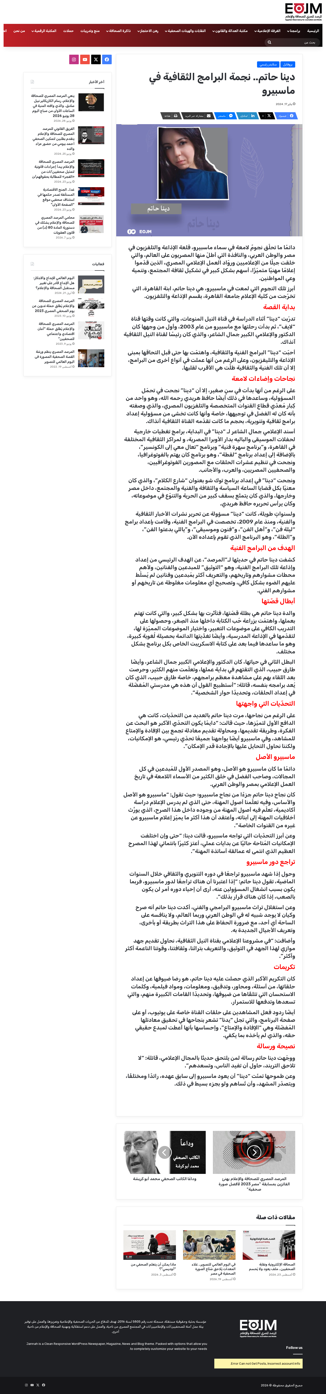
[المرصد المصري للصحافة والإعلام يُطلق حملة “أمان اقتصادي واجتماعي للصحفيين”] (91, 330)
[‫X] (96, 59)
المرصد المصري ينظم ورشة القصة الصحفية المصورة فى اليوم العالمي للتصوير (54, 357)
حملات (68, 31)
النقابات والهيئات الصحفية (187, 31)
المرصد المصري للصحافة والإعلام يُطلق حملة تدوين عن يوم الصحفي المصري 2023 (53, 306)
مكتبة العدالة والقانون (231, 31)
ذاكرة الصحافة (120, 31)
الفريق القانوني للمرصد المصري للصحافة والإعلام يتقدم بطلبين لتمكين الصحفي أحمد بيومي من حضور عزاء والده (53, 139)
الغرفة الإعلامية (268, 31)
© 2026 (266, 1385)
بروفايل (288, 64)
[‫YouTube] (85, 59)
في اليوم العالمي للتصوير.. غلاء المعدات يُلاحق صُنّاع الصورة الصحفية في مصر (214, 1269)
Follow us (294, 1348)
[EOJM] (303, 11)
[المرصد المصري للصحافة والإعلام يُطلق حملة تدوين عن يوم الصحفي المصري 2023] (91, 307)
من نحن (19, 31)
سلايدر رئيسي (268, 64)
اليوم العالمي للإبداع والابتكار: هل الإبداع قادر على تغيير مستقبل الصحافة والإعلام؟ (53, 283)
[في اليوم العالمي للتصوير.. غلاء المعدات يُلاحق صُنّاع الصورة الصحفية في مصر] (209, 1245)
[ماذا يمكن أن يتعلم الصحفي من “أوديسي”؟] (149, 1245)
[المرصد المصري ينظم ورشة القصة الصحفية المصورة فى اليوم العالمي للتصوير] (91, 358)
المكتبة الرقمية (45, 31)
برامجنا (295, 31)
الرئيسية (313, 31)
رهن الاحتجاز (149, 31)
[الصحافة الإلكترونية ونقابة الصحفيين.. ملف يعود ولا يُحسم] (269, 1245)
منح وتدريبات (90, 31)
